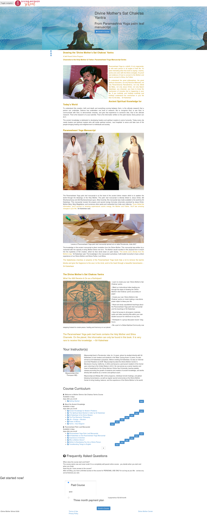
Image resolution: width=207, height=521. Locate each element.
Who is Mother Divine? (77, 440)
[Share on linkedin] (51, 55)
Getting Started (74, 401)
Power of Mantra (74, 421)
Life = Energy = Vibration (77, 419)
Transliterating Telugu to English (80, 444)
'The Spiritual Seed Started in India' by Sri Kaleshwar (87, 413)
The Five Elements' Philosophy (79, 417)
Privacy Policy (73, 513)
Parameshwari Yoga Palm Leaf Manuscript (83, 433)
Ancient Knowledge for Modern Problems (83, 411)
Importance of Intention (77, 438)
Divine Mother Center (145, 511)
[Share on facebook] (51, 51)
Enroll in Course (103, 508)
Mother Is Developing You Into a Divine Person (85, 442)
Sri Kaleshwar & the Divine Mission (81, 415)
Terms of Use (73, 511)
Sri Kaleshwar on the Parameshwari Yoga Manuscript (87, 435)
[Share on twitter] (51, 53)
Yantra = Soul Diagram (77, 424)
